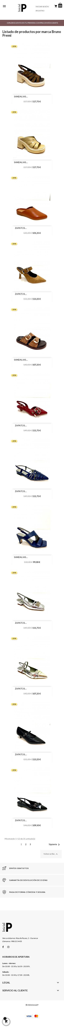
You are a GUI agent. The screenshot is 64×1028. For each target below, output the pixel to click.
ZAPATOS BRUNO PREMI (20, 228)
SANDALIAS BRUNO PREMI (20, 96)
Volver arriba (51, 854)
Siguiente (55, 845)
